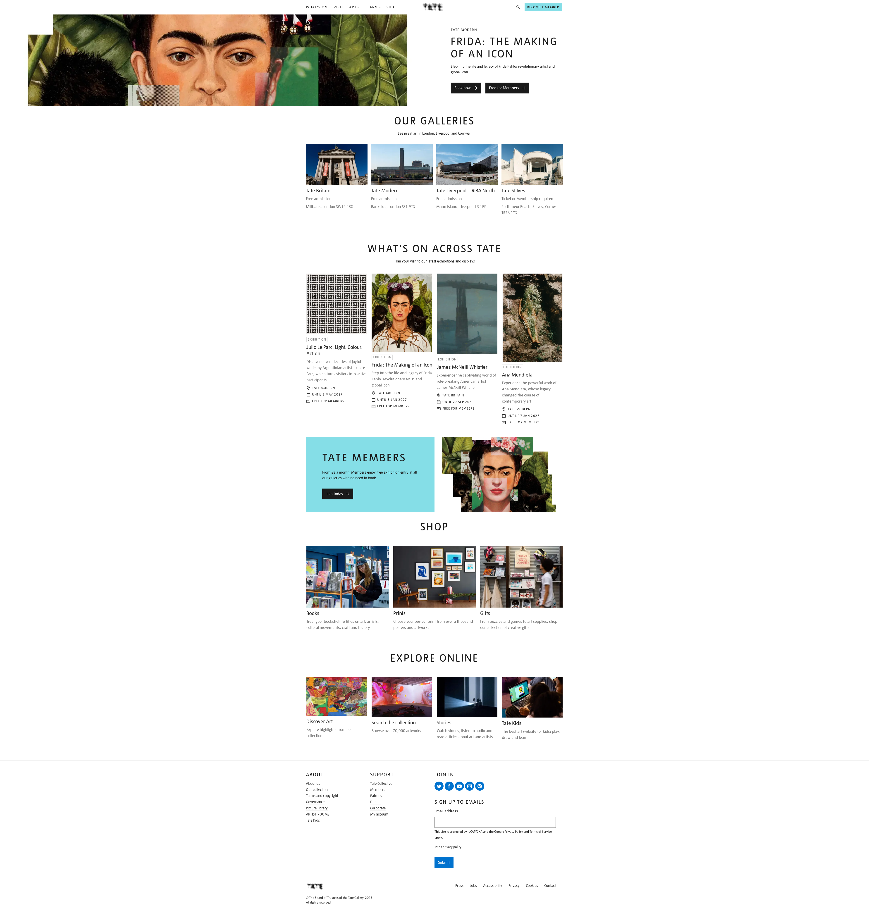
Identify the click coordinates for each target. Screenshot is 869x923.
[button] (517, 7)
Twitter (439, 786)
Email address (446, 811)
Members (377, 789)
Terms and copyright (322, 796)
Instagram (469, 786)
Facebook (449, 786)
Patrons (376, 796)
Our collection (317, 789)
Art (353, 7)
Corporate (378, 808)
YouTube (459, 786)
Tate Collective (381, 783)
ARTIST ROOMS (317, 814)
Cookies (532, 885)
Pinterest (479, 786)
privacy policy (452, 847)
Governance (315, 802)
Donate (375, 802)
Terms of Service (541, 832)
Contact (550, 885)
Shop (392, 7)
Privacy (514, 885)
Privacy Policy (514, 832)
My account (379, 814)
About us (313, 783)
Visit (339, 7)
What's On (317, 7)
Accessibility (492, 885)
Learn (371, 7)
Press (459, 885)
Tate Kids (313, 820)
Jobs (473, 885)
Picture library (317, 808)
